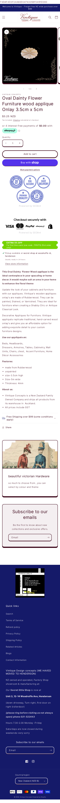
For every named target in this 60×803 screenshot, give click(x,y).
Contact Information (16, 660)
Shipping (16, 120)
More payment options (30, 169)
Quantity (6, 137)
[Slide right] (36, 89)
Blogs (9, 653)
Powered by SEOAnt (30, 206)
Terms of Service (14, 620)
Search (9, 613)
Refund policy (13, 627)
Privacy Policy (13, 633)
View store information (16, 263)
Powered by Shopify (39, 797)
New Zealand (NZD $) (28, 781)
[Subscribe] (48, 537)
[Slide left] (23, 89)
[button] (3, 17)
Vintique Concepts (26, 797)
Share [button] (9, 427)
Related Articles (14, 646)
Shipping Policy (14, 640)
